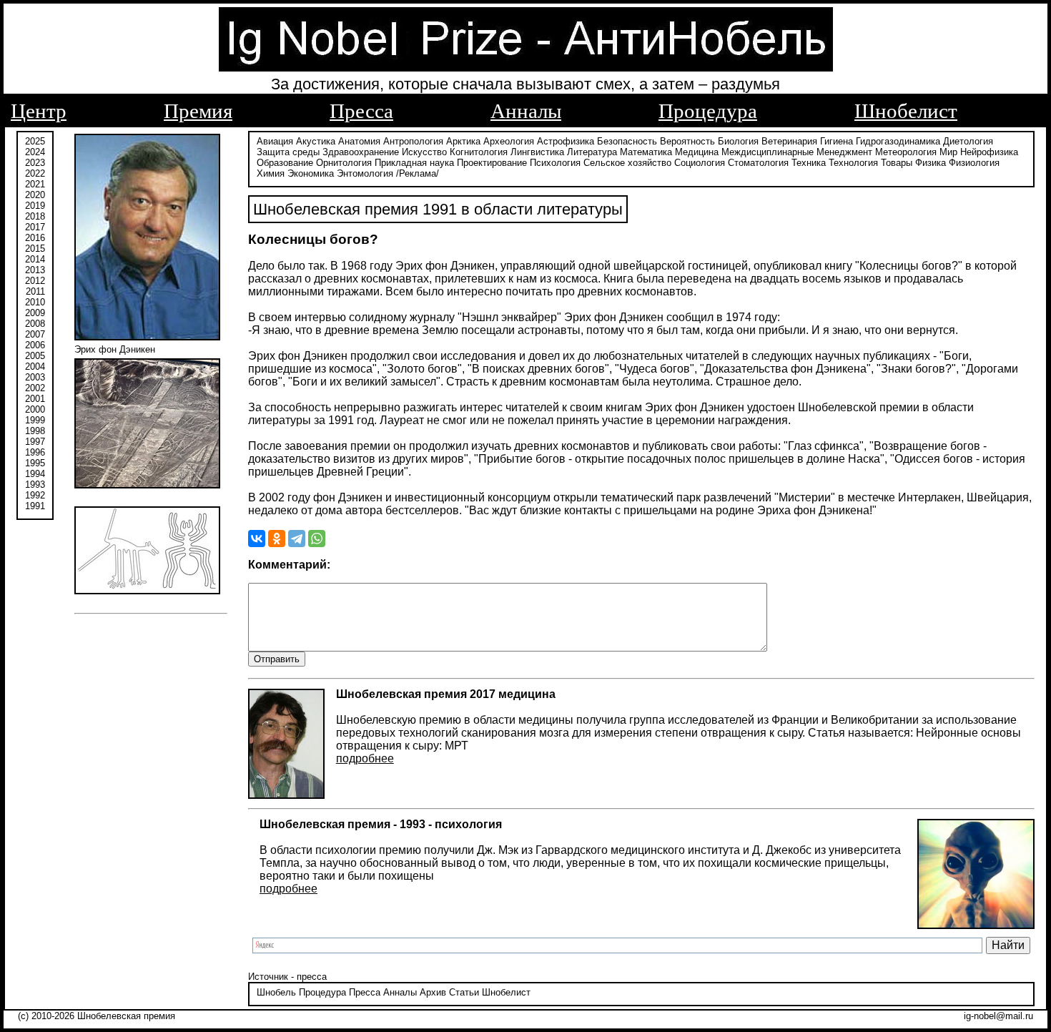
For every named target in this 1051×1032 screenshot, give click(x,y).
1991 (35, 506)
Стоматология (758, 162)
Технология (853, 162)
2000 (35, 409)
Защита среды (288, 152)
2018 (35, 216)
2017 (35, 227)
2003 (35, 377)
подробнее (365, 758)
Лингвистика (537, 152)
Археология (508, 141)
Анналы (525, 110)
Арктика (463, 141)
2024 (35, 152)
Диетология (968, 141)
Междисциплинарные (767, 152)
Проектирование (492, 162)
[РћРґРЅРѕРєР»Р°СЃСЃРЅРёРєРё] (276, 538)
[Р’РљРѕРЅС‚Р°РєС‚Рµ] (256, 538)
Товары (896, 162)
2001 (35, 398)
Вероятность (687, 141)
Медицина (697, 152)
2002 (35, 388)
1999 (35, 420)
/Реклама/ (417, 173)
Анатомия (359, 141)
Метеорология (906, 152)
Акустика (315, 141)
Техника (808, 162)
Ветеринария (789, 141)
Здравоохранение (360, 152)
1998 (35, 431)
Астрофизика (565, 141)
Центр (38, 110)
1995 (35, 463)
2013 (35, 270)
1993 (35, 484)
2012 (35, 280)
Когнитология (479, 152)
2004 (35, 366)
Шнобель (276, 992)
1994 (35, 473)
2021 (35, 184)
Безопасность (627, 141)
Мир (948, 152)
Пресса (361, 110)
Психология (555, 162)
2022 (35, 173)
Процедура (707, 110)
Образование (285, 162)
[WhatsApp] (316, 538)
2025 (35, 141)
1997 (35, 441)
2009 (35, 313)
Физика (930, 162)
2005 (35, 355)
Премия (198, 110)
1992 (35, 495)
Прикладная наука (414, 162)
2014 (35, 259)
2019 (35, 205)
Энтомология (365, 173)
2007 (35, 334)
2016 (35, 237)
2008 (35, 323)
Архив (433, 992)
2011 (35, 291)
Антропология (413, 141)
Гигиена (836, 141)
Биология (738, 141)
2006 (35, 345)
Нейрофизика (989, 152)
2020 (35, 195)
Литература (592, 152)
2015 (35, 248)
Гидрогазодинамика (898, 141)
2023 (35, 162)
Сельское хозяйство (627, 162)
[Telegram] (296, 538)
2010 (35, 302)
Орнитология (344, 162)
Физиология (974, 162)
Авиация (275, 141)
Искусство (424, 152)
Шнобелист (905, 110)
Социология (699, 162)
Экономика (310, 173)
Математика (646, 152)
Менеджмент (844, 152)
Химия (271, 173)
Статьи (464, 992)
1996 (35, 452)
